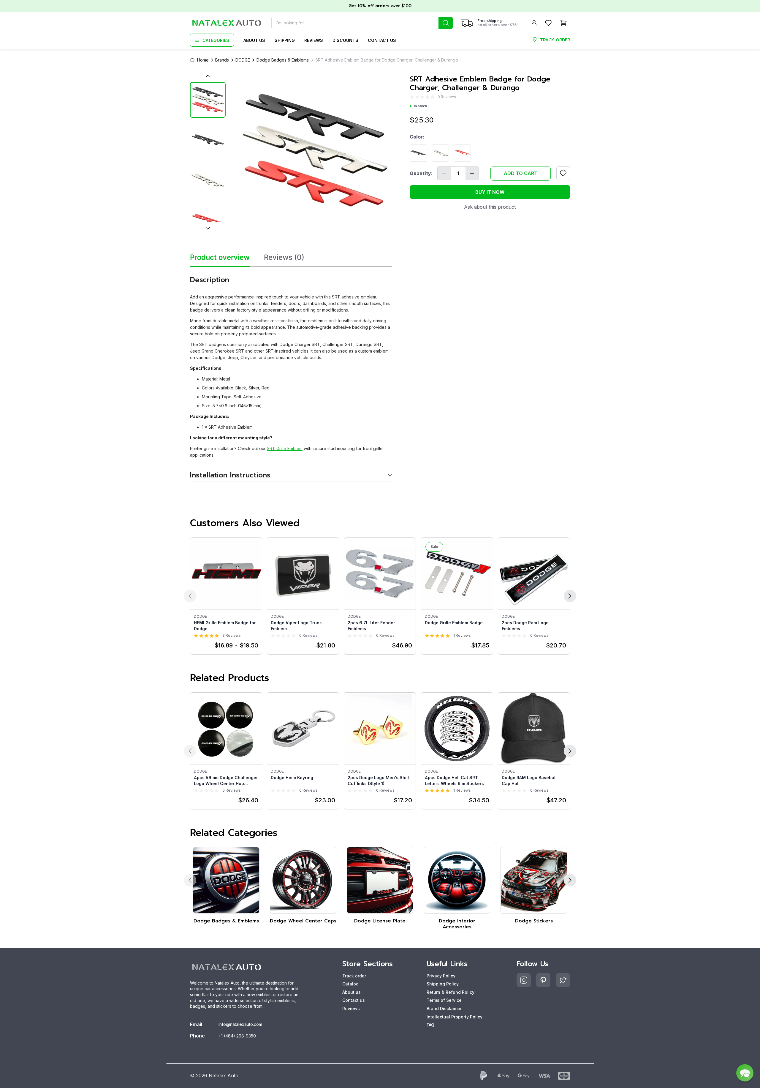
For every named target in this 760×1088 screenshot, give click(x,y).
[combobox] (362, 23)
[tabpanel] (291, 374)
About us (254, 40)
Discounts (345, 40)
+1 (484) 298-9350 (237, 1035)
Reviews (313, 40)
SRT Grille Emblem (285, 448)
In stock (420, 106)
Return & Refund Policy (450, 992)
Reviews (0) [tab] (284, 257)
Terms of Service (444, 1000)
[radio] (412, 97)
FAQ (430, 1024)
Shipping (285, 40)
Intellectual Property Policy (454, 1016)
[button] (744, 1072)
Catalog (350, 983)
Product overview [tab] (220, 257)
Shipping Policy (443, 983)
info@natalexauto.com (240, 1024)
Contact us (382, 40)
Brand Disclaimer (444, 1008)
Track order (354, 975)
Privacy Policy (441, 975)
